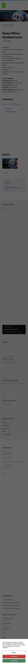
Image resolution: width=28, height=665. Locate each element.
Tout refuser (14, 656)
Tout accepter (14, 660)
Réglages (14, 652)
